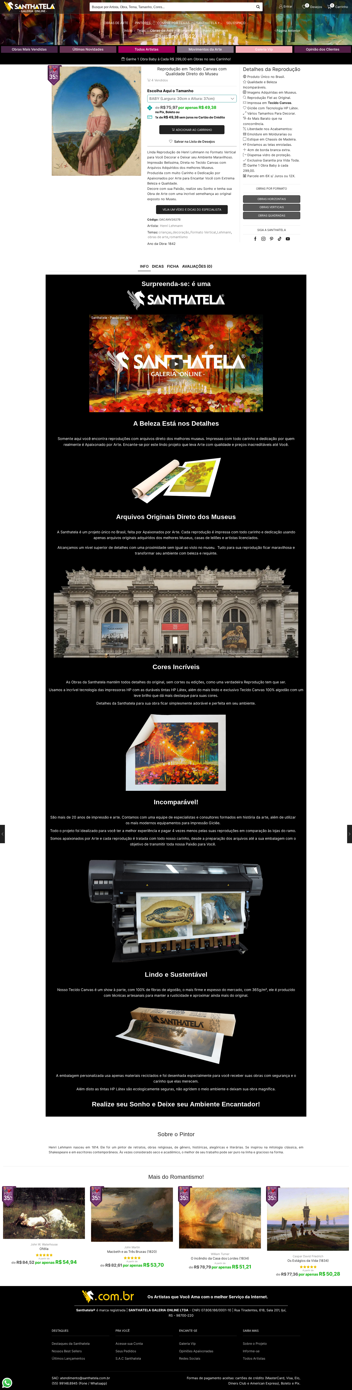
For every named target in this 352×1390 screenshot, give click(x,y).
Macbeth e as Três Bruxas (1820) (132, 1252)
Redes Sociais (189, 1358)
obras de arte (158, 237)
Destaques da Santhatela (71, 1344)
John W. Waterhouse (44, 1244)
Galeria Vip (264, 49)
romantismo (178, 237)
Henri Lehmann (171, 226)
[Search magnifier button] (258, 6)
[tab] (144, 266)
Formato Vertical (203, 232)
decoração (181, 232)
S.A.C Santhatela (128, 1358)
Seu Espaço (235, 23)
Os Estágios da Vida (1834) (308, 1261)
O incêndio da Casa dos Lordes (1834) (220, 1258)
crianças (165, 232)
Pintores (143, 23)
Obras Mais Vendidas (29, 49)
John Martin (132, 1247)
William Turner (220, 1254)
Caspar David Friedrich (308, 1256)
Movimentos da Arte (205, 49)
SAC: (81, 1378)
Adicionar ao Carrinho (194, 129)
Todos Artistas (146, 49)
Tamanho (185, 90)
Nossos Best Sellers (67, 1351)
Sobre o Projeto (255, 1344)
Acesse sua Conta (129, 1344)
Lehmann (224, 232)
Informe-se (251, 1351)
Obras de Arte (116, 23)
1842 (172, 244)
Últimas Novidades (88, 49)
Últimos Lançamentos (68, 1358)
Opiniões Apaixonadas (196, 1351)
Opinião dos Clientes (322, 49)
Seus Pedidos (126, 1351)
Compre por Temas (173, 23)
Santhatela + (208, 23)
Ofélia (44, 1249)
